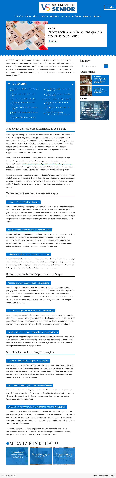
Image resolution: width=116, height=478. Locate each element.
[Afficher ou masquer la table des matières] (50, 84)
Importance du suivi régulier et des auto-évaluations (58, 108)
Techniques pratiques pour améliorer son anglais (22, 94)
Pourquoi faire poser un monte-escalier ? (40, 455)
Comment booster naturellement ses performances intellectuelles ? (17, 455)
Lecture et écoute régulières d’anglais (23, 99)
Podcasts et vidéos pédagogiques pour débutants (24, 118)
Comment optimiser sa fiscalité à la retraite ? (64, 455)
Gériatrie (98, 88)
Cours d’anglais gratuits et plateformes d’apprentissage (58, 89)
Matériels (98, 77)
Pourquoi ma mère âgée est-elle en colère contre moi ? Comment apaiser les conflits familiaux (94, 111)
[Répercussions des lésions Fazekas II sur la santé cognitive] (86, 91)
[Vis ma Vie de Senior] (58, 7)
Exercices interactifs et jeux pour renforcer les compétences (59, 94)
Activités (54, 41)
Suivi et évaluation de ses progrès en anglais (57, 99)
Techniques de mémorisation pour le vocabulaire (57, 103)
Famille (86, 105)
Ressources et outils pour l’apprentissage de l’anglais (24, 113)
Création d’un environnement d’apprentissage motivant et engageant (58, 113)
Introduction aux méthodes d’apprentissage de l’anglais (24, 89)
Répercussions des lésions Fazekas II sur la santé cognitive (100, 91)
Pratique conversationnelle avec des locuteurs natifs (23, 103)
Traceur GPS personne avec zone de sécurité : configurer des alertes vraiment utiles (100, 80)
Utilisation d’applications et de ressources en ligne (25, 108)
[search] (107, 7)
